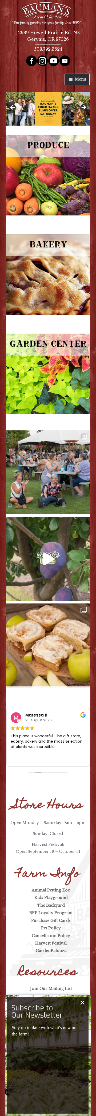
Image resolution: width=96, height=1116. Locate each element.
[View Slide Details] (48, 109)
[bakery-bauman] (48, 274)
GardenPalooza (51, 950)
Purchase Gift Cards (51, 920)
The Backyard (51, 905)
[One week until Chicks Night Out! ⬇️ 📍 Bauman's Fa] (48, 472)
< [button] (13, 108)
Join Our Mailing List (51, 988)
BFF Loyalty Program (51, 912)
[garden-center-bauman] (48, 374)
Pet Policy (51, 928)
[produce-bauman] (48, 175)
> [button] (83, 108)
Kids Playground (51, 897)
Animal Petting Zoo (51, 890)
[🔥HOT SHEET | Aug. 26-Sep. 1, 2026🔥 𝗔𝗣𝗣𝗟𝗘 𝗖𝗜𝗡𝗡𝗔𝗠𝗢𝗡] (48, 645)
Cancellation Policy (51, 935)
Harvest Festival (51, 943)
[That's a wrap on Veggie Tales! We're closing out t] (48, 559)
